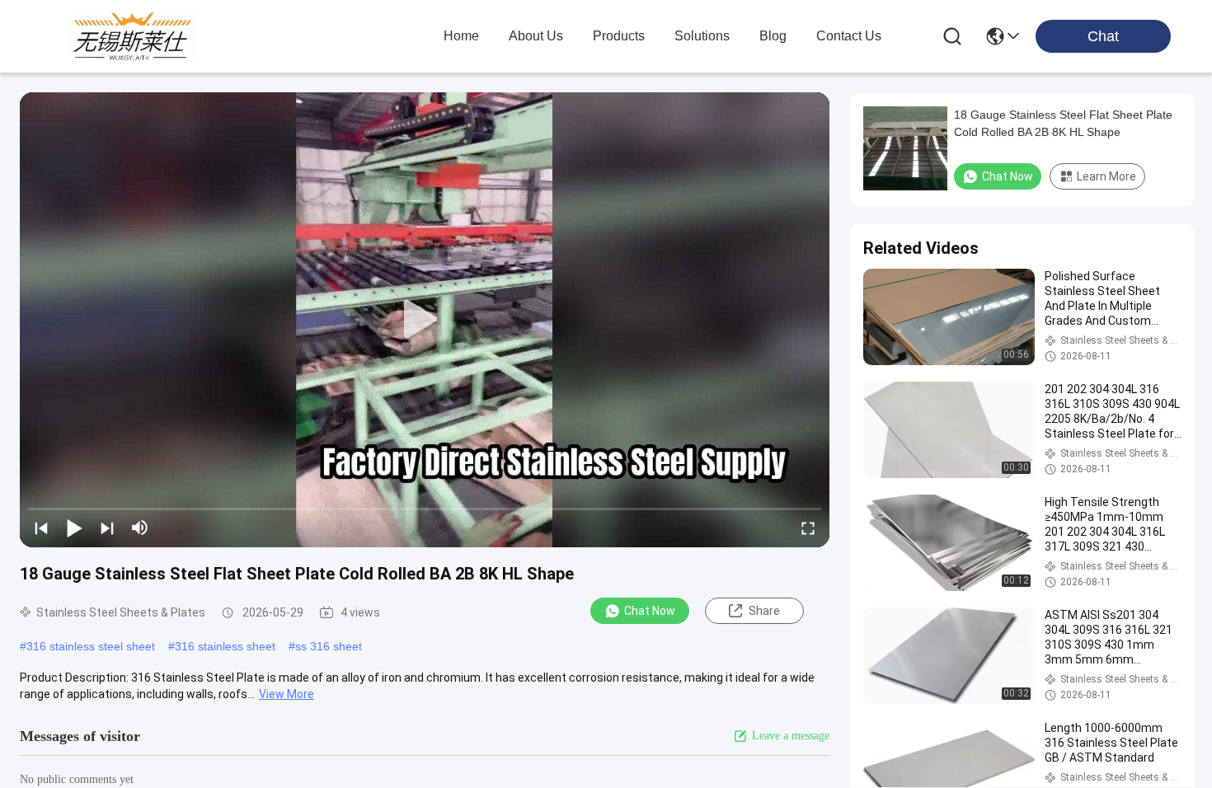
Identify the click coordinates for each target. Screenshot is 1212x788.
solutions (702, 36)
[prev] (41, 527)
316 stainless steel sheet (90, 646)
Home (461, 36)
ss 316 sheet (328, 646)
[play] (424, 319)
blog (773, 36)
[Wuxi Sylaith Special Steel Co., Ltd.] (132, 36)
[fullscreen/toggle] (808, 527)
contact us (848, 36)
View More (286, 694)
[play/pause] (74, 527)
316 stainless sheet (225, 646)
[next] (107, 527)
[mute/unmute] (140, 527)
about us (536, 36)
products (619, 36)
